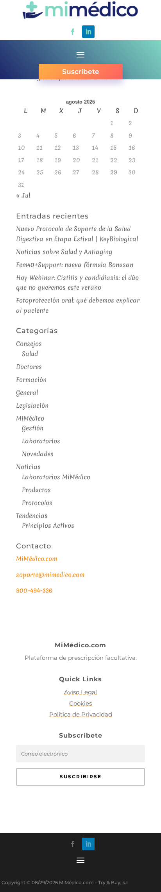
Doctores (29, 366)
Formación (31, 379)
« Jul (23, 195)
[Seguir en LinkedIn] (88, 31)
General (27, 392)
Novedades (38, 454)
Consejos (29, 343)
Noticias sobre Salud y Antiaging (64, 251)
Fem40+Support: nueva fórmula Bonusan (74, 264)
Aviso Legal (80, 692)
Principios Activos (48, 525)
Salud (30, 353)
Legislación (32, 405)
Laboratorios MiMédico (56, 477)
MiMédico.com (36, 558)
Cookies (80, 703)
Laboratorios (41, 441)
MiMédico (30, 418)
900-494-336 (34, 590)
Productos (36, 489)
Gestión (32, 428)
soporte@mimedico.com (50, 574)
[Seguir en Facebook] (72, 31)
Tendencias (32, 515)
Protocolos (37, 502)
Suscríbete (80, 71)
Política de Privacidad (80, 714)
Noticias (28, 466)
